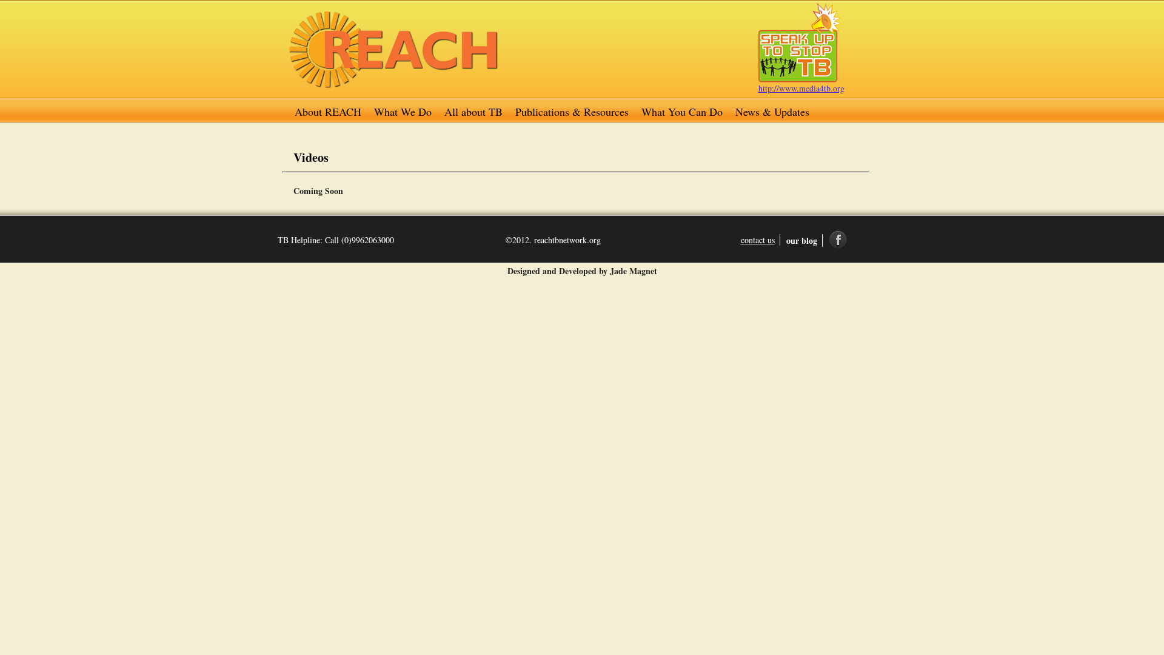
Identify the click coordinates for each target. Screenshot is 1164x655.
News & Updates (772, 111)
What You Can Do (682, 111)
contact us (758, 240)
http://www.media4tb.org (801, 88)
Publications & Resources (572, 111)
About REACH (328, 111)
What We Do (403, 111)
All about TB (473, 111)
